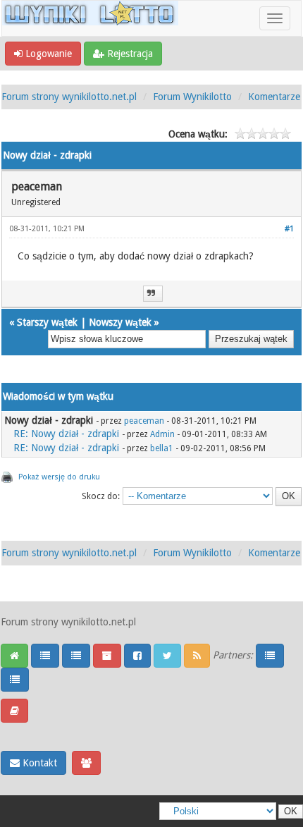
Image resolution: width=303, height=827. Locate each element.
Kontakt (38, 762)
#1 (289, 228)
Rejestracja (128, 53)
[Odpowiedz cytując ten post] (153, 294)
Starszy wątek (47, 322)
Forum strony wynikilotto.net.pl (69, 96)
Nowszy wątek (120, 322)
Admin (162, 434)
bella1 (161, 448)
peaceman (144, 421)
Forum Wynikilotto (192, 96)
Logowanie (47, 53)
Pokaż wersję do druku (59, 477)
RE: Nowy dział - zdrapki (66, 433)
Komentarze (274, 96)
